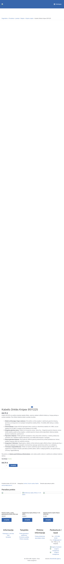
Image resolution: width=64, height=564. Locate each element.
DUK (8, 535)
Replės (37, 483)
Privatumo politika (24, 537)
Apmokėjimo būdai (40, 538)
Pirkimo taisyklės (24, 539)
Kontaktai (8, 537)
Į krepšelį (13, 465)
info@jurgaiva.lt (57, 540)
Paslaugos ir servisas (8, 533)
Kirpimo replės (31, 483)
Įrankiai (25, 483)
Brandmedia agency (55, 558)
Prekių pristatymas (40, 536)
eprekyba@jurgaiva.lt (7, 485)
